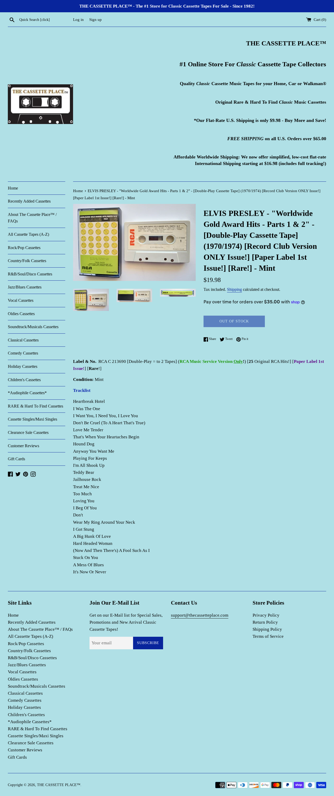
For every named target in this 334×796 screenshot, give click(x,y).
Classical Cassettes (23, 340)
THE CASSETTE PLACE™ (58, 785)
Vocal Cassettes (20, 300)
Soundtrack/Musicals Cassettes (33, 327)
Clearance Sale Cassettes (28, 432)
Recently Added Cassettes (29, 201)
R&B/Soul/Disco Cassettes (30, 274)
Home (13, 188)
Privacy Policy (266, 615)
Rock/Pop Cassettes (24, 247)
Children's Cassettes (24, 380)
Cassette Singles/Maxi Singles (32, 419)
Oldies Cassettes (21, 313)
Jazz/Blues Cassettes (24, 287)
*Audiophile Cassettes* (27, 393)
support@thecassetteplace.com (199, 615)
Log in (78, 19)
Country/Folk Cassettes (27, 260)
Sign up (95, 19)
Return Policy (265, 622)
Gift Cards (16, 459)
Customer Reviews (23, 446)
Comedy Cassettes (23, 353)
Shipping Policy (267, 629)
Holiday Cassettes (22, 366)
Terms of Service (268, 636)
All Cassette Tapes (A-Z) (28, 234)
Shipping (234, 289)
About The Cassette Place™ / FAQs (32, 217)
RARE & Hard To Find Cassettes (35, 406)
